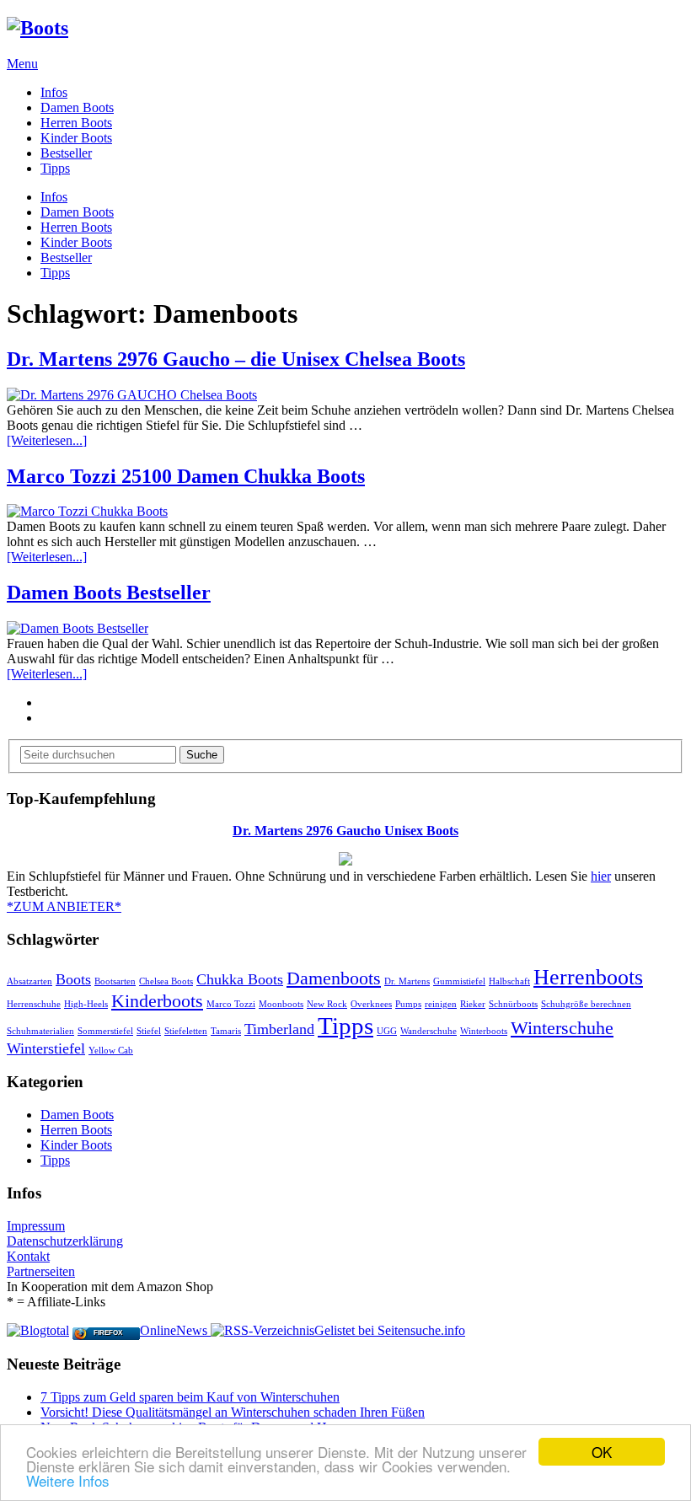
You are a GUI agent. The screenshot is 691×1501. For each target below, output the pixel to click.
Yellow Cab (110, 1050)
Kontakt (28, 1256)
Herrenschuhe (34, 1004)
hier (601, 876)
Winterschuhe (562, 1027)
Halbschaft (509, 981)
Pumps (408, 1004)
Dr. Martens (407, 981)
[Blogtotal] (38, 1330)
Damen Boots (77, 107)
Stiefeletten (185, 1031)
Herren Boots (76, 122)
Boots (73, 979)
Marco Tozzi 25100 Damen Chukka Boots (186, 476)
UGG (387, 1031)
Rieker (472, 1004)
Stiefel (149, 1031)
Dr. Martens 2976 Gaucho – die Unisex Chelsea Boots (236, 359)
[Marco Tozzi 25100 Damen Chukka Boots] (345, 511)
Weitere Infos (68, 1480)
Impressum (36, 1226)
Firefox (108, 1333)
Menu (22, 63)
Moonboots (281, 1004)
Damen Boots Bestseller (109, 592)
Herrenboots (588, 977)
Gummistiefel (459, 981)
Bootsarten (115, 981)
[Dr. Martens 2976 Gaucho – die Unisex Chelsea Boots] (345, 395)
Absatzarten (29, 981)
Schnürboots (513, 1004)
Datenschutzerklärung (65, 1241)
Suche (201, 754)
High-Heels (86, 1004)
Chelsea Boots (166, 981)
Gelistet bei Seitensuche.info (389, 1330)
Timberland (279, 1029)
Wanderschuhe (428, 1031)
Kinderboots (157, 1000)
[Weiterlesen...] (47, 440)
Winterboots (483, 1031)
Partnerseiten (41, 1271)
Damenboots (334, 978)
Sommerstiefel (105, 1031)
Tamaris (226, 1031)
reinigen (441, 1004)
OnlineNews (173, 1330)
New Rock (327, 1004)
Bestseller (66, 153)
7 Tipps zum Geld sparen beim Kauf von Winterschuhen (190, 1397)
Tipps (55, 168)
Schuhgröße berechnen (586, 1004)
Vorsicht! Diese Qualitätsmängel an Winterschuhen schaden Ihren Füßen (232, 1412)
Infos (53, 92)
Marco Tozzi (230, 1004)
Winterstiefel (46, 1048)
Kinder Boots (76, 138)
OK (602, 1451)
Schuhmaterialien (40, 1031)
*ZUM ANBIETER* (64, 906)
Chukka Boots (239, 979)
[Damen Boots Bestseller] (345, 628)
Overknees (371, 1004)
